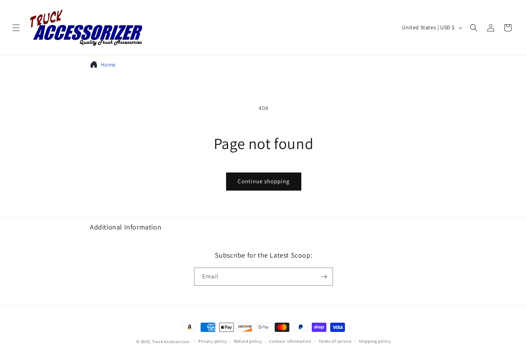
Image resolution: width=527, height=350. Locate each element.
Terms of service (335, 341)
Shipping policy (375, 341)
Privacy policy (212, 341)
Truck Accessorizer (171, 341)
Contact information (290, 341)
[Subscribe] (324, 277)
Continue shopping (264, 181)
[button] (16, 27)
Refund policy (248, 341)
